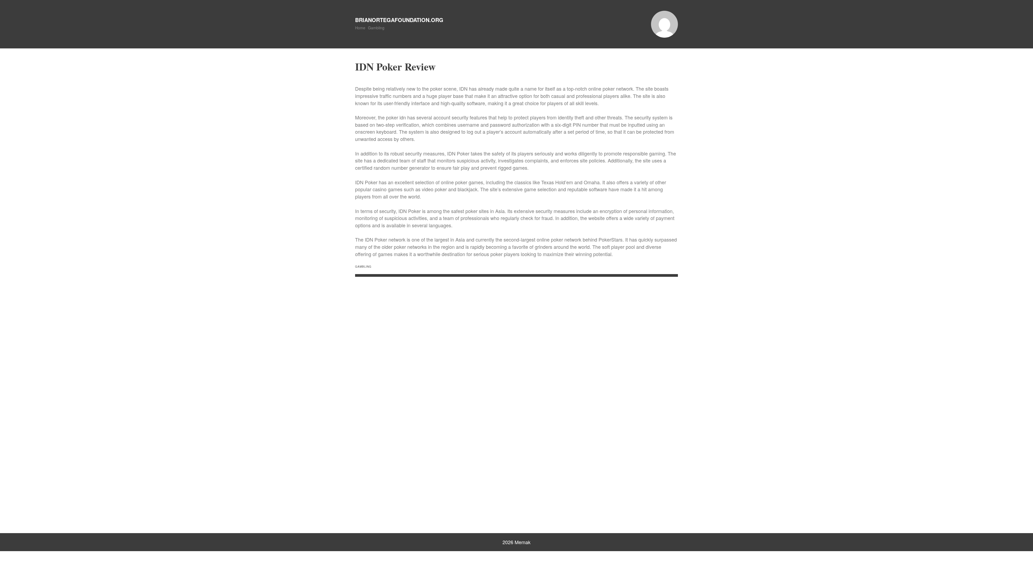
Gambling (376, 27)
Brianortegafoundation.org (399, 20)
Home (360, 27)
